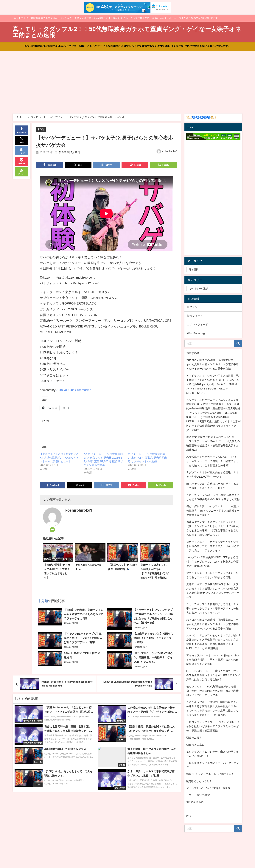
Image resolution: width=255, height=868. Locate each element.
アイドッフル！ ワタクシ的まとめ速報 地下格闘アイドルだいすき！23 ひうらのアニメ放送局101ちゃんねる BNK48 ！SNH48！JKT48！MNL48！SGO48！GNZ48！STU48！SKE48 (213, 384)
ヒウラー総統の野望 (198, 795)
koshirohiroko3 (169, 151)
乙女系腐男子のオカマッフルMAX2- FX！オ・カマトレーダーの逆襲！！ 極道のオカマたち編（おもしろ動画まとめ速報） (212, 461)
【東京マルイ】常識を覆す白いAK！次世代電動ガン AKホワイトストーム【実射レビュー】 (59, 458)
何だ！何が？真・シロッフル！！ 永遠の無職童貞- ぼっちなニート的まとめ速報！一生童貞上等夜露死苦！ (213, 510)
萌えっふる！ (194, 737)
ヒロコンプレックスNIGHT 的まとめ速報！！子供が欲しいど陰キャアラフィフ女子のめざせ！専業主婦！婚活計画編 (213, 726)
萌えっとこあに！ (196, 744)
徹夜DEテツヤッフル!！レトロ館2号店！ (210, 774)
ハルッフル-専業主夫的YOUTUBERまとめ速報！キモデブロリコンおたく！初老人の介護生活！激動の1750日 (212, 561)
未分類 (41, 129)
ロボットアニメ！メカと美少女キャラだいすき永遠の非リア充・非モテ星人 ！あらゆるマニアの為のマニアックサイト (212, 546)
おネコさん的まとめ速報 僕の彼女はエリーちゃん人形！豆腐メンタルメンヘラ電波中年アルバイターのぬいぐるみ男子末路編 (212, 364)
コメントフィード (197, 324)
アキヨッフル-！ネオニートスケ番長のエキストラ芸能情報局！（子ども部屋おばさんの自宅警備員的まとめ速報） (213, 659)
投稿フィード (195, 315)
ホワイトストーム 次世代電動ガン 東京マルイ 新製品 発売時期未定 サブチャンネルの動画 (147, 458)
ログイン (192, 307)
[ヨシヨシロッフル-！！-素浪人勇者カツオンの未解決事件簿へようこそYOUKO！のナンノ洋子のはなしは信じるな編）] (213, 675)
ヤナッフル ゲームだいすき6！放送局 (208, 788)
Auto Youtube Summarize (73, 389)
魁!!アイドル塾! (195, 802)
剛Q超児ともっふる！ (199, 781)
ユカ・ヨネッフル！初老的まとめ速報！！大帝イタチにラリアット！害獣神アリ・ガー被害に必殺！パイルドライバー (212, 608)
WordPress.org (196, 333)
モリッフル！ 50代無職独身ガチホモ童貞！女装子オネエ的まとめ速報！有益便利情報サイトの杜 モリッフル (212, 690)
